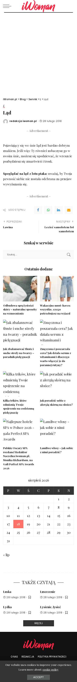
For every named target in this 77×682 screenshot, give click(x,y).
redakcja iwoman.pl (23, 121)
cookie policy (51, 669)
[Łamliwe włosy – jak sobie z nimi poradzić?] (57, 431)
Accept (38, 677)
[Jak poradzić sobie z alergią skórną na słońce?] (57, 383)
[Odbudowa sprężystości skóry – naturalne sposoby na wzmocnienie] (20, 288)
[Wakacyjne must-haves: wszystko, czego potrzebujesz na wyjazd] (57, 288)
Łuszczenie (47, 592)
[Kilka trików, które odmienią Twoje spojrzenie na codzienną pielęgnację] (20, 383)
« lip (6, 554)
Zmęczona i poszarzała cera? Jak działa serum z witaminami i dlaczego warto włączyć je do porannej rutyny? (55, 357)
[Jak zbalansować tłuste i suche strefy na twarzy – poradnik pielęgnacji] (20, 332)
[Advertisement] (38, 53)
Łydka (7, 607)
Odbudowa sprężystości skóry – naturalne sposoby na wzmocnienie (20, 309)
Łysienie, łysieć (50, 607)
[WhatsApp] (48, 210)
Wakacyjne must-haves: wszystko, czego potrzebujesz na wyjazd (55, 309)
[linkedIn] (58, 210)
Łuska (7, 592)
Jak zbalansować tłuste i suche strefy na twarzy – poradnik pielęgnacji (18, 353)
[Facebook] (38, 210)
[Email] (69, 210)
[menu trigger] (8, 6)
